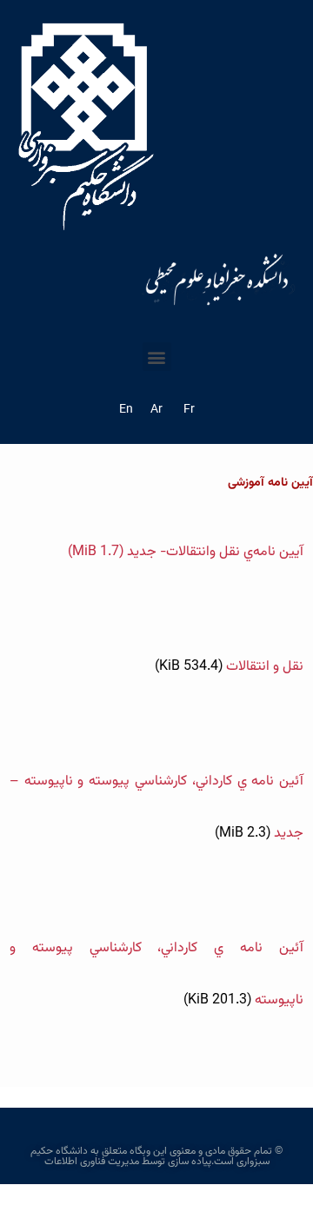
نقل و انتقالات (229, 667)
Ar (156, 410)
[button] (157, 356)
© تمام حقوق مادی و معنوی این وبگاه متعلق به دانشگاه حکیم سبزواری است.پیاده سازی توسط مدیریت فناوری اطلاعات (156, 1156)
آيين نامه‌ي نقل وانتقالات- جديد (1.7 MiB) (185, 552)
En (126, 410)
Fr (189, 410)
